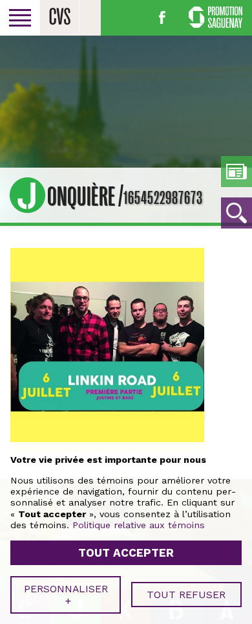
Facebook (162, 17)
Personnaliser (66, 595)
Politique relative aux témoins (138, 525)
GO (236, 212)
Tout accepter (126, 552)
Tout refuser (186, 594)
